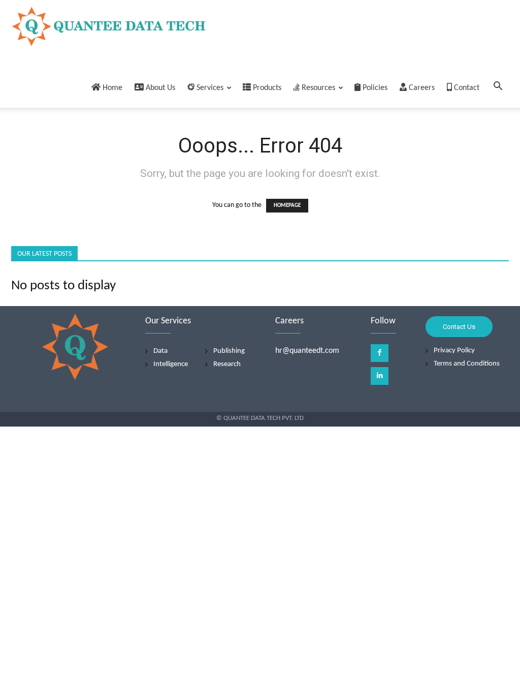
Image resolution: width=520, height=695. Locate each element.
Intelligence (170, 364)
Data (160, 351)
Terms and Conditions (467, 364)
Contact (465, 88)
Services (208, 88)
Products (266, 88)
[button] (497, 88)
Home (111, 88)
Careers (421, 88)
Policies (374, 88)
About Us (159, 88)
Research (227, 364)
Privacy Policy (454, 350)
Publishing (229, 351)
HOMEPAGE (287, 205)
